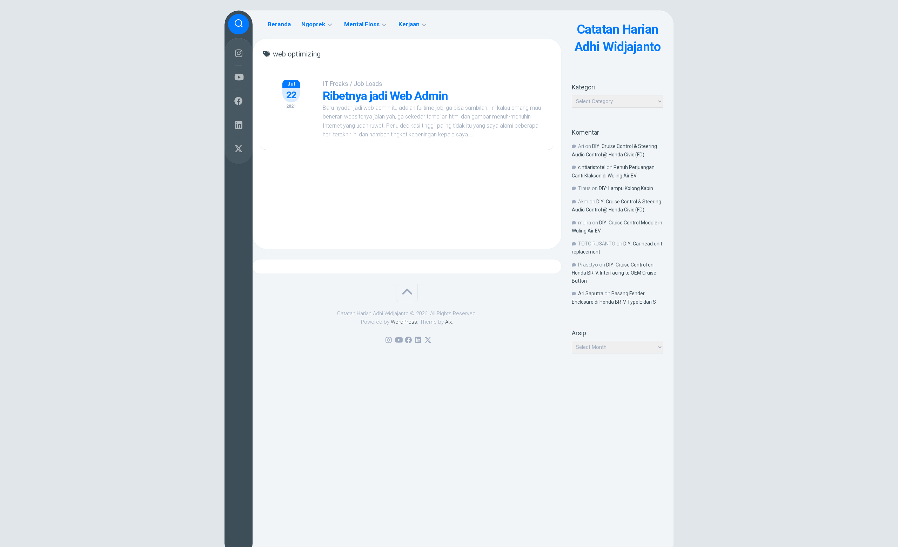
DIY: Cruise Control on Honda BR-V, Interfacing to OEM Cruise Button (614, 273)
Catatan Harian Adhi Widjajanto (617, 38)
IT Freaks (335, 83)
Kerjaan (409, 24)
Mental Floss (362, 24)
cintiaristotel (591, 167)
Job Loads (368, 83)
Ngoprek (313, 24)
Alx (448, 322)
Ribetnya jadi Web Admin (385, 96)
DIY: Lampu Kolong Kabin (626, 188)
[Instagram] (238, 53)
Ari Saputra (590, 293)
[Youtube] (238, 77)
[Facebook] (238, 101)
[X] (238, 148)
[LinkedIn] (238, 124)
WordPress (404, 322)
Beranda (279, 24)
